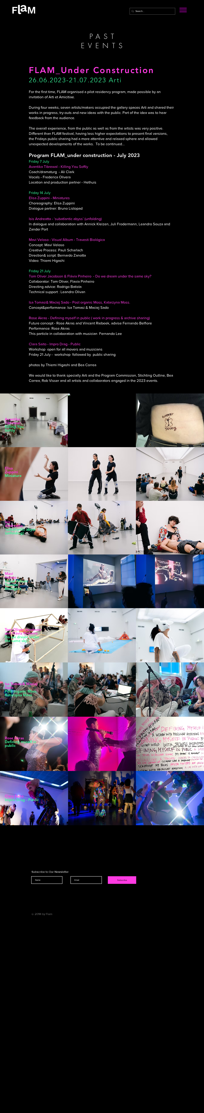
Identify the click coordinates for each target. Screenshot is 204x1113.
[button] (183, 10)
